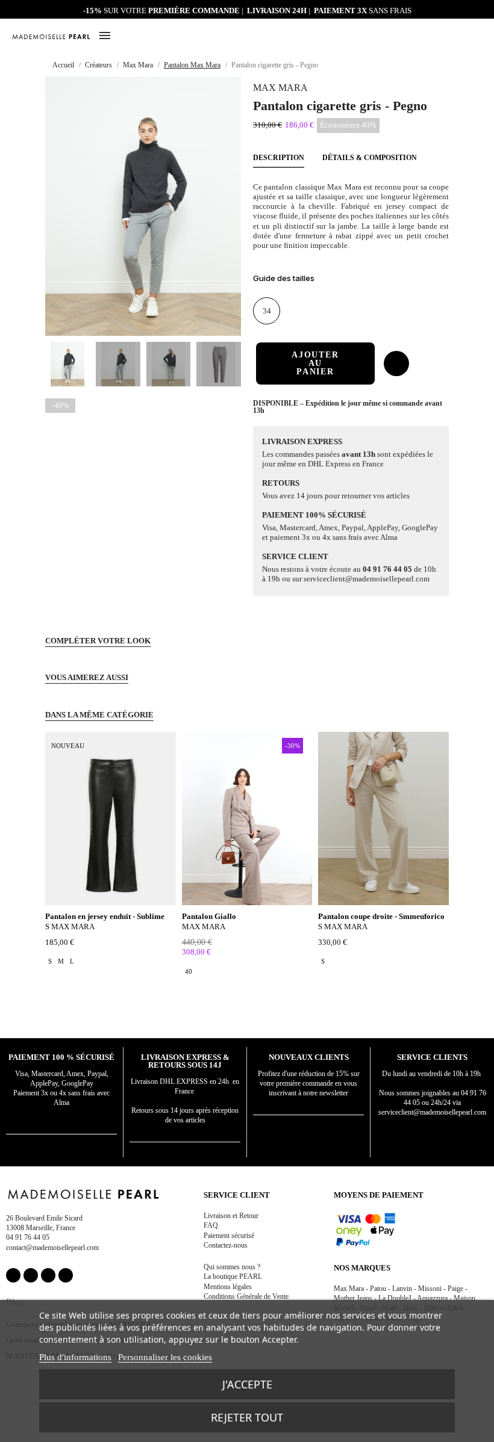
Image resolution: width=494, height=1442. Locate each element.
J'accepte (247, 1384)
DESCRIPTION (278, 157)
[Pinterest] (48, 1275)
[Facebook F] (13, 1275)
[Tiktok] (65, 1275)
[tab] (351, 280)
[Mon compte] (448, 36)
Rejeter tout (247, 1417)
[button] (462, 36)
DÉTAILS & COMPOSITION (369, 157)
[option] (50, 961)
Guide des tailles (283, 278)
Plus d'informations (75, 1357)
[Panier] (477, 35)
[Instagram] (30, 1275)
